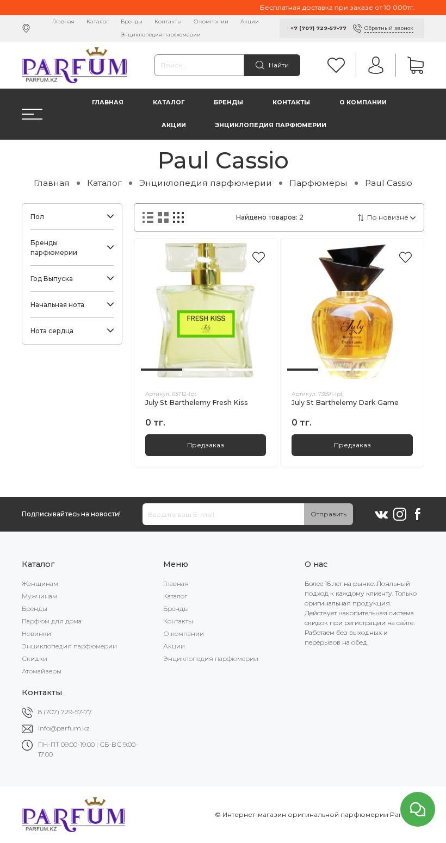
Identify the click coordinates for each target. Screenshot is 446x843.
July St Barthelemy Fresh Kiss (196, 402)
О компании (211, 21)
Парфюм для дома (52, 621)
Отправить (328, 514)
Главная (63, 21)
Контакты (168, 21)
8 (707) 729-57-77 (65, 712)
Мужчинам (39, 596)
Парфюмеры (318, 183)
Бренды (132, 21)
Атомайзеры (41, 671)
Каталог (97, 21)
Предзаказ (205, 445)
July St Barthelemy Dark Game (345, 402)
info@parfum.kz (64, 728)
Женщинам (40, 583)
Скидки (34, 658)
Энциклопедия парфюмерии (161, 35)
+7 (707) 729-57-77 (318, 28)
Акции (249, 21)
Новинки (36, 633)
